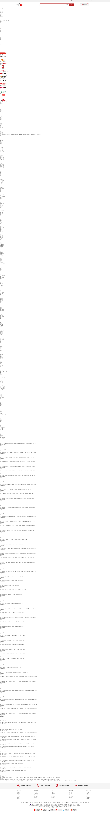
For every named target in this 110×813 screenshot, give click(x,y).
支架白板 (1, 293)
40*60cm (1, 334)
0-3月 (1, 378)
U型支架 (1, 357)
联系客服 (18, 798)
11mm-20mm (2, 427)
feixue (24, 777)
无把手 (1, 258)
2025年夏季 (2, 163)
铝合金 (1, 135)
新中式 (1, 122)
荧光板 (1, 294)
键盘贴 (1, 15)
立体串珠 (1, 777)
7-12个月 (1, 148)
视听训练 (1, 231)
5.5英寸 (1, 285)
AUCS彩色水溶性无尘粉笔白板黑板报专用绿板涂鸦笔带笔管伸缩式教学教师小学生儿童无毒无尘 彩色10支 (18, 548)
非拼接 (1, 198)
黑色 (1, 346)
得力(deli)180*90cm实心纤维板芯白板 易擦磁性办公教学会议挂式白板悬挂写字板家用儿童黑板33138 (17, 493)
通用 (1, 239)
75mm (1, 307)
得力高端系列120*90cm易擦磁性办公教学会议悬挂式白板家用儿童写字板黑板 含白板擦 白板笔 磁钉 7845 (18, 516)
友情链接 (54, 802)
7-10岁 (1, 154)
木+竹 (1, 436)
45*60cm (1, 333)
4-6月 (1, 379)
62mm (1, 306)
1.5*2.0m (1, 179)
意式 (1, 124)
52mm (1, 396)
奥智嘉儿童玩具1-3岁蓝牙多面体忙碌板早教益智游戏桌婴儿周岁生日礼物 (12, 653)
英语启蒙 (1, 237)
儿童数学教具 (58, 777)
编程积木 (1, 212)
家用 (1, 228)
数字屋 (1, 214)
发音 (1, 369)
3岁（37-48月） (3, 386)
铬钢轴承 (1, 132)
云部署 (47, 780)
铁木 (1, 319)
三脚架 (1, 356)
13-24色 (1, 246)
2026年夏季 (2, 158)
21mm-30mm (2, 429)
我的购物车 (85, 4)
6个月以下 (2, 144)
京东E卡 (88, 796)
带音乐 (1, 420)
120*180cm (2, 339)
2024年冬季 (2, 167)
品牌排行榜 (2, 11)
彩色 (1, 347)
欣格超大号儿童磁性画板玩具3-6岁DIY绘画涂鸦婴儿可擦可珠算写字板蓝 (12, 635)
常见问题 (18, 796)
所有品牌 (1, 22)
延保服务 (88, 794)
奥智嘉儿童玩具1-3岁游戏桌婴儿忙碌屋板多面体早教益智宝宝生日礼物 (12, 658)
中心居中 (1, 417)
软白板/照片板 (2, 295)
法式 (1, 125)
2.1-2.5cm (1, 430)
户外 (1, 230)
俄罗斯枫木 (2, 277)
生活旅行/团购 (18, 794)
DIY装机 (88, 793)
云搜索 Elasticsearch (38, 780)
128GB (1, 412)
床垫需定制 (2, 188)
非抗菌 (1, 142)
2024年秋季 (2, 166)
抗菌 (1, 143)
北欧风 (1, 111)
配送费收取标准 (36, 796)
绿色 (1, 345)
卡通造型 (1, 403)
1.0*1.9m (1, 187)
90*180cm (2, 327)
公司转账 (53, 797)
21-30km (1, 325)
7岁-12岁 (1, 389)
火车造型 (1, 402)
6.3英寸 (1, 287)
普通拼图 (1, 213)
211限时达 (36, 793)
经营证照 (69, 806)
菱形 (1, 220)
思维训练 (1, 235)
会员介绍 (18, 793)
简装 (1, 191)
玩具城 (35, 777)
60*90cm (1, 331)
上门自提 (35, 792)
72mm (1, 395)
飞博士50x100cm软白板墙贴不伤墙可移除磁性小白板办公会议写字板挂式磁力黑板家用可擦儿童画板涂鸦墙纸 (18, 695)
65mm (1, 302)
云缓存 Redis (32, 780)
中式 (1, 116)
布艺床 (1, 171)
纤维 (1, 278)
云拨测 (12, 780)
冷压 (1, 373)
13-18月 (1, 382)
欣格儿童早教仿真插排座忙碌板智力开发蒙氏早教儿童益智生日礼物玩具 (12, 580)
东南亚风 (1, 112)
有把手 (1, 259)
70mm (1, 303)
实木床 (1, 170)
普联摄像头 (2, 12)
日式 (1, 120)
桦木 (1, 279)
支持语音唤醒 (2, 437)
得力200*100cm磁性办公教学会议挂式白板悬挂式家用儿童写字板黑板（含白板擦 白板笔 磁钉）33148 (17, 521)
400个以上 (2, 253)
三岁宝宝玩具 (40, 777)
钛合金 (1, 139)
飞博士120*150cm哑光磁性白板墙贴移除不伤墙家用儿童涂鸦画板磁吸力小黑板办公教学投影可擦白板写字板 (18, 704)
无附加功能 (2, 227)
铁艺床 (1, 172)
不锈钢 (1, 267)
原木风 (1, 109)
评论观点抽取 (56, 780)
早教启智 (3, 20)
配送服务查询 (36, 794)
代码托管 (74, 780)
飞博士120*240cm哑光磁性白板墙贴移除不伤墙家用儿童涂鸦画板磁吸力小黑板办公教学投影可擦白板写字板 (18, 676)
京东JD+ (88, 798)
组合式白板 (2, 292)
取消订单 (70, 797)
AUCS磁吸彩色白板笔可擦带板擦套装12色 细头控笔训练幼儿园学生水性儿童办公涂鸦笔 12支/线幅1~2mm (18, 553)
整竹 (1, 291)
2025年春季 (2, 164)
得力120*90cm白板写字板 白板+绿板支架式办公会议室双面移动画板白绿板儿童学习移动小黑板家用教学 (18, 470)
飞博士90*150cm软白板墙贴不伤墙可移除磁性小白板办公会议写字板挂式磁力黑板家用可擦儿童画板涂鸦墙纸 (18, 685)
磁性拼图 (1, 205)
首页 (1, 20)
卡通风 (1, 126)
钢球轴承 (1, 128)
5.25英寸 (1, 286)
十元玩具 (21, 777)
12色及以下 (2, 244)
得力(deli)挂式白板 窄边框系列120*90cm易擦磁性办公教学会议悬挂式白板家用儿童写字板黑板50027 (17, 530)
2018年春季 (2, 162)
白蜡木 (1, 321)
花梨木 (1, 322)
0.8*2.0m (1, 183)
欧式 (1, 117)
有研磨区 (1, 365)
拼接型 (1, 204)
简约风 (1, 110)
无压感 (1, 363)
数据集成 (15, 780)
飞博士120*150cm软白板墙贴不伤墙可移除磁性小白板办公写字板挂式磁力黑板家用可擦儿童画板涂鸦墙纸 (18, 681)
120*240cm (2, 338)
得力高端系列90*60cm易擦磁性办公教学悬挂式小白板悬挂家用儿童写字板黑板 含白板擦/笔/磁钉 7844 (17, 507)
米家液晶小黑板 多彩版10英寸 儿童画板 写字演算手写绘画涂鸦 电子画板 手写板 (13, 539)
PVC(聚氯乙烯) (2, 138)
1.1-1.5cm (1, 428)
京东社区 (63, 802)
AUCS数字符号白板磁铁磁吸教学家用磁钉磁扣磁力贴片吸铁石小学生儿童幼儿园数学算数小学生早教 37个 (18, 562)
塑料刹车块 (2, 309)
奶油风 (1, 108)
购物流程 (18, 792)
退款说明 (70, 794)
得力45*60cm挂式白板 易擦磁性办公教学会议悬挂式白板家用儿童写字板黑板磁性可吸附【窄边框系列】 (17, 525)
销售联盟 (58, 802)
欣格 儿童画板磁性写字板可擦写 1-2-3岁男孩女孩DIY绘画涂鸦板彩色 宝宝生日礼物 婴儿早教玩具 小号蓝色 (18, 617)
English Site (82, 802)
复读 (1, 372)
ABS (1, 266)
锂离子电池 (2, 397)
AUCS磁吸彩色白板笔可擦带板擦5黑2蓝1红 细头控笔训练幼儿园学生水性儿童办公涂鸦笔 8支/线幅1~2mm (18, 571)
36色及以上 (2, 245)
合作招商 (36, 802)
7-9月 (1, 380)
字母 (1, 404)
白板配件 (1, 300)
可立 (1, 366)
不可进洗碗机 (2, 377)
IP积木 (1, 206)
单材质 (1, 175)
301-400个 (2, 252)
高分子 (1, 274)
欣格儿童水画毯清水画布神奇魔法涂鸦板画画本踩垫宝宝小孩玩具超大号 (12, 626)
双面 (1, 349)
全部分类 (1, 8)
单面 (1, 350)
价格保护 (70, 793)
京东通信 (88, 797)
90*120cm (2, 330)
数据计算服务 (71, 780)
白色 (1, 348)
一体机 (1, 13)
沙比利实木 (2, 316)
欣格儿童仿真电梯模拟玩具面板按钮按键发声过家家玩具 (9, 585)
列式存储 (66, 780)
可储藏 (1, 226)
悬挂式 (1, 355)
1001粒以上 (2, 254)
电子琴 (10, 780)
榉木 (1, 317)
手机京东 (49, 802)
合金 (1, 284)
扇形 (1, 221)
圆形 (1, 219)
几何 (1, 401)
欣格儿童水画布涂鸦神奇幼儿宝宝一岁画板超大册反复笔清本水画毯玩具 (12, 621)
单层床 (1, 211)
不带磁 (1, 353)
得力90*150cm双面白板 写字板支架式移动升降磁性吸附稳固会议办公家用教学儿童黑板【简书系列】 (17, 457)
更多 (1, 102)
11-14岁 (1, 155)
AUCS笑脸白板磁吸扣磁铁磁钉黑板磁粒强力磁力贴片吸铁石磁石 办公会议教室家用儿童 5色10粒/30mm (17, 736)
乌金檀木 (1, 315)
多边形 (1, 218)
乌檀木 (1, 314)
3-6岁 (1, 152)
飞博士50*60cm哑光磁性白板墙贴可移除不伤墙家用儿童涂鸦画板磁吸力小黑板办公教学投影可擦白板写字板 (18, 690)
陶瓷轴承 (1, 130)
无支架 (1, 141)
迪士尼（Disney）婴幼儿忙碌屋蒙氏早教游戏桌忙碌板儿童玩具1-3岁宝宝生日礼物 (14, 672)
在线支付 (53, 793)
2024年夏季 (2, 165)
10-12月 (1, 381)
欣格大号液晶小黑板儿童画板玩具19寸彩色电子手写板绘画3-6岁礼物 (11, 594)
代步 (1, 229)
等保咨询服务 (6, 780)
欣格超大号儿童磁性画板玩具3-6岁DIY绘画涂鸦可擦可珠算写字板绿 (11, 603)
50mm (1, 308)
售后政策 (70, 792)
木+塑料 (1, 435)
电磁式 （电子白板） (3, 371)
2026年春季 (2, 157)
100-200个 (2, 250)
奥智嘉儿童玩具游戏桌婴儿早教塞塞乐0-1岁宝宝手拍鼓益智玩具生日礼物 (12, 649)
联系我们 (27, 802)
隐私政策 (72, 802)
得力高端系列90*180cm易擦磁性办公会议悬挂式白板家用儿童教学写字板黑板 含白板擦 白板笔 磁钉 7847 (18, 498)
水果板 (1, 243)
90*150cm (2, 329)
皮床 (1, 174)
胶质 (1, 261)
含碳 (1, 418)
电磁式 (1, 361)
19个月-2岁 (2, 151)
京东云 (60, 807)
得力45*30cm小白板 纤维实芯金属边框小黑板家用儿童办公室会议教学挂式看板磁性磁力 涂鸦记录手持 (17, 512)
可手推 (1, 426)
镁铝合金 (1, 140)
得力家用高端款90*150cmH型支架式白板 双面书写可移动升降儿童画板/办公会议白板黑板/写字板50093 (17, 461)
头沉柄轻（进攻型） (3, 414)
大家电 (17, 797)
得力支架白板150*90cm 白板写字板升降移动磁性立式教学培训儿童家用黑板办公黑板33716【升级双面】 (18, 475)
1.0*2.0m (1, 182)
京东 (25, 5)
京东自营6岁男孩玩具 (46, 777)
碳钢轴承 (1, 131)
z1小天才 (53, 777)
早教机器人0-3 (11, 777)
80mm (1, 305)
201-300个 (2, 251)
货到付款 (53, 792)
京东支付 (56, 807)
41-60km (1, 326)
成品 (1, 207)
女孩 (1, 238)
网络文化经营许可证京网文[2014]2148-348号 (59, 805)
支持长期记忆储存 (3, 438)
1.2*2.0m (1, 181)
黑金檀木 (1, 313)
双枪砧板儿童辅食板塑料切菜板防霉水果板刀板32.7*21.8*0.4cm (11, 729)
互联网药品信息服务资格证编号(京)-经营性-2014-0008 (60, 804)
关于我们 (22, 802)
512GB (1, 413)
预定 (1, 780)
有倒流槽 (1, 255)
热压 (1, 374)
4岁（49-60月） (3, 387)
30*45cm (1, 335)
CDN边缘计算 (27, 780)
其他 (1, 362)
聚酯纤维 (1, 283)
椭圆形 (1, 215)
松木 (1, 311)
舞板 (1, 234)
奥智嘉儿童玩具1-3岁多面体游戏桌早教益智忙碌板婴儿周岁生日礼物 (11, 667)
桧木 (1, 318)
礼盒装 (1, 190)
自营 (1, 445)
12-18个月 (2, 150)
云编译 (18, 780)
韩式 (1, 119)
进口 (1, 104)
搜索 (71, 4)
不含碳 (1, 419)
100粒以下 (2, 247)
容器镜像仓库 (51, 780)
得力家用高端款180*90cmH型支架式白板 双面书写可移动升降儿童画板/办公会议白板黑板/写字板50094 (17, 466)
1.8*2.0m (1, 178)
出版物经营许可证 (47, 805)
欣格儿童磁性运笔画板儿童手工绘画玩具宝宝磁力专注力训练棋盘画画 (12, 612)
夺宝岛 (88, 792)
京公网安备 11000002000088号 (37, 804)
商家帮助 (40, 802)
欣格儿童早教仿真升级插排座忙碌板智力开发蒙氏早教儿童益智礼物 (11, 576)
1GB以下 (1, 409)
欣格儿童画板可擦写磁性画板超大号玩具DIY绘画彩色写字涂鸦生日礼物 (12, 644)
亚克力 (1, 276)
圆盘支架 (1, 354)
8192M (1, 364)
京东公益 (76, 802)
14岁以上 (1, 156)
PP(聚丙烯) (2, 136)
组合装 (1, 433)
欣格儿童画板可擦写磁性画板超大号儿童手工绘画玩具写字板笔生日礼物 (12, 640)
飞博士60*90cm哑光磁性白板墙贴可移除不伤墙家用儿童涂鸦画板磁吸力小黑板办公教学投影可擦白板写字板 (18, 699)
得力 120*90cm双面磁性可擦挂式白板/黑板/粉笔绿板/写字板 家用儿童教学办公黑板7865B (15, 502)
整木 (1, 290)
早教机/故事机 (2, 210)
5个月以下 (2, 146)
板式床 (1, 173)
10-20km (1, 324)
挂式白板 (1, 298)
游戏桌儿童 (17, 777)
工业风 (1, 123)
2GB (1, 410)
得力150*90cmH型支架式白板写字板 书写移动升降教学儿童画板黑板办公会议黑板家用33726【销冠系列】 (18, 452)
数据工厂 (21, 780)
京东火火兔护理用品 (30, 777)
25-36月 (1, 385)
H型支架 (1, 358)
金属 (1, 270)
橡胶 (1, 197)
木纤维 (1, 271)
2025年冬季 (2, 159)
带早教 (1, 421)
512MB (1, 406)
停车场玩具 (6, 777)
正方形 (1, 222)
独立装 (1, 189)
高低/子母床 (2, 203)
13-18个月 (2, 149)
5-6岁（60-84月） (3, 388)
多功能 (1, 422)
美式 (1, 118)
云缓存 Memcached (61, 780)
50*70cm (1, 332)
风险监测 (67, 802)
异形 (1, 223)
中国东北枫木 (2, 275)
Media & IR (87, 802)
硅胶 (1, 269)
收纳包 (1, 14)
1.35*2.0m (2, 180)
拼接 (1, 199)
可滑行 (1, 425)
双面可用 (1, 370)
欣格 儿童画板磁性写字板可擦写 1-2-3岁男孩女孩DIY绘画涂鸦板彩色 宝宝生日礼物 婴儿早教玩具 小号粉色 (18, 608)
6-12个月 (1, 147)
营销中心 (45, 802)
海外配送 (35, 797)
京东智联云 (44, 780)
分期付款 (53, 794)
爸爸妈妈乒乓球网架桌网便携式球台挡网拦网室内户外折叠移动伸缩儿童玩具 (13, 589)
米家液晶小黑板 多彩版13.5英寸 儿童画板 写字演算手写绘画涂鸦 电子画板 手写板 (14, 544)
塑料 (1, 195)
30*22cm (1, 337)
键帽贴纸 (1, 16)
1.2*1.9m (1, 186)
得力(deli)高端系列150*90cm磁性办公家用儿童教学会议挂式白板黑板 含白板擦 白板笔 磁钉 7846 (16, 489)
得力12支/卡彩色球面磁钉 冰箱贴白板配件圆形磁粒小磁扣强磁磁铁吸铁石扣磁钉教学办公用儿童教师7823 (18, 443)
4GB (1, 411)
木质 (1, 268)
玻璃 (1, 260)
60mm (1, 301)
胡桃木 (1, 323)
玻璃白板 (1, 299)
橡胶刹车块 (2, 310)
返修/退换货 (71, 796)
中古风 (1, 115)
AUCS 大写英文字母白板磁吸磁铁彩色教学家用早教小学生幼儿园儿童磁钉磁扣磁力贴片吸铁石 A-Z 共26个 (18, 557)
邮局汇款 (53, 796)
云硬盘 (24, 780)
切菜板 (1, 242)
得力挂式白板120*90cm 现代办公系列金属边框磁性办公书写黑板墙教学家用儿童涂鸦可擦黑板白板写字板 (18, 484)
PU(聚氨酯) (2, 194)
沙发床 (3, 780)
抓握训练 (1, 236)
